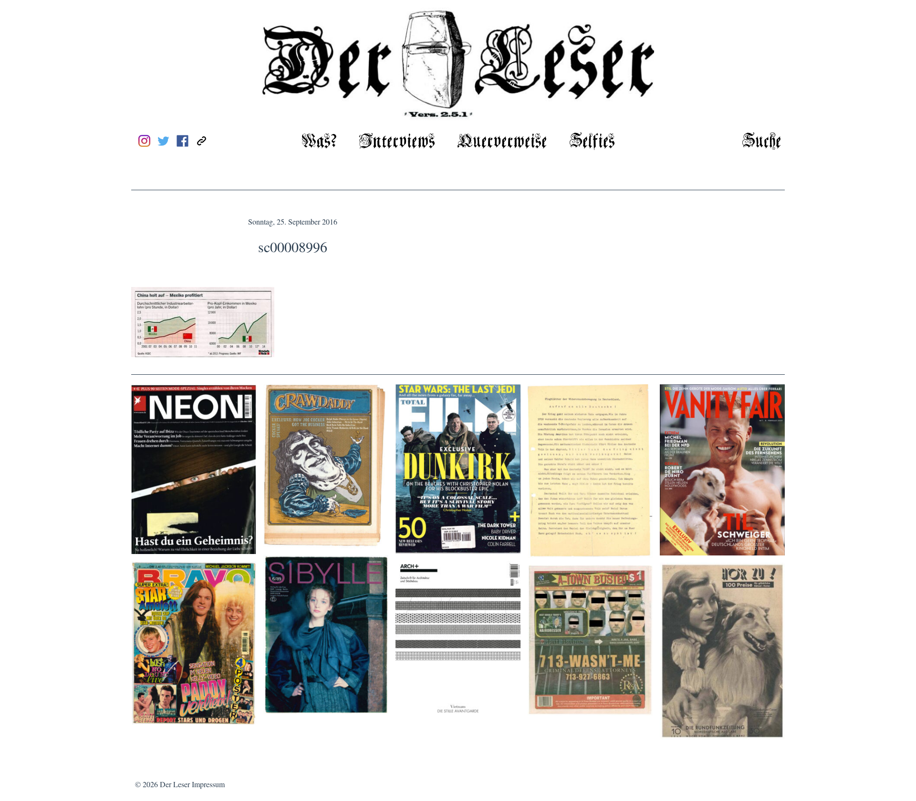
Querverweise (502, 142)
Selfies (592, 142)
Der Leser (175, 784)
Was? (319, 142)
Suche (761, 142)
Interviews (397, 142)
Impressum (208, 784)
